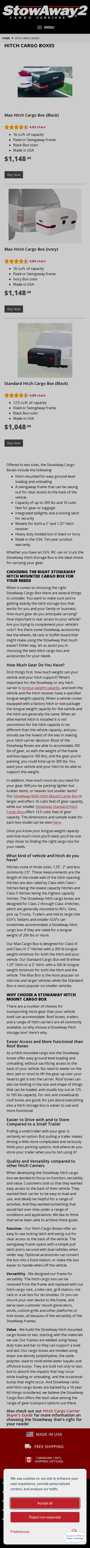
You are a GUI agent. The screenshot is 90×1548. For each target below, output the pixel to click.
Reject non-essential (45, 1517)
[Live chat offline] (75, 1538)
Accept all (45, 1503)
